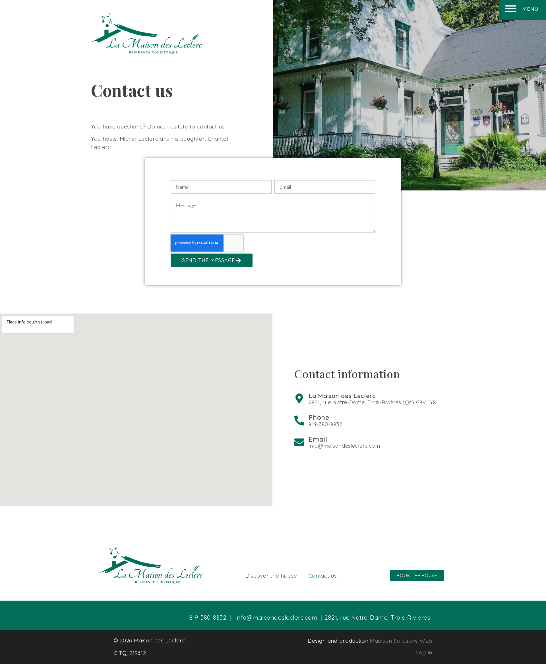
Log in (424, 652)
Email (318, 439)
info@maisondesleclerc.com (276, 617)
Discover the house (271, 575)
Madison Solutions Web (401, 640)
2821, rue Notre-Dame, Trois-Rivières (377, 617)
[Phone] (299, 420)
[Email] (299, 442)
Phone (319, 417)
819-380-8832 (207, 617)
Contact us (323, 575)
